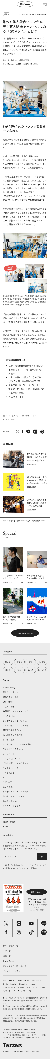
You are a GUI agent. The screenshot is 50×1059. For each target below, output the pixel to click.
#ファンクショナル (29, 416)
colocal (32, 984)
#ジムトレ (7, 416)
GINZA (5, 984)
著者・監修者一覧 (10, 946)
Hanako (13, 984)
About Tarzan (9, 961)
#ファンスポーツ (9, 420)
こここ (35, 987)
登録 (42, 857)
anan (4, 981)
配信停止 (34, 868)
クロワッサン (36, 981)
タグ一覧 (7, 951)
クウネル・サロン (9, 987)
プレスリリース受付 (11, 971)
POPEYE (21, 987)
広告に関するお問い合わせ (14, 966)
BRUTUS (12, 981)
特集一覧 (7, 956)
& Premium (23, 984)
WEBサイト (13, 397)
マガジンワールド (9, 991)
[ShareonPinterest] (42, 431)
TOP (5, 521)
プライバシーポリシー (25, 991)
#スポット (16, 416)
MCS (28, 987)
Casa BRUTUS (23, 981)
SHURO (43, 987)
